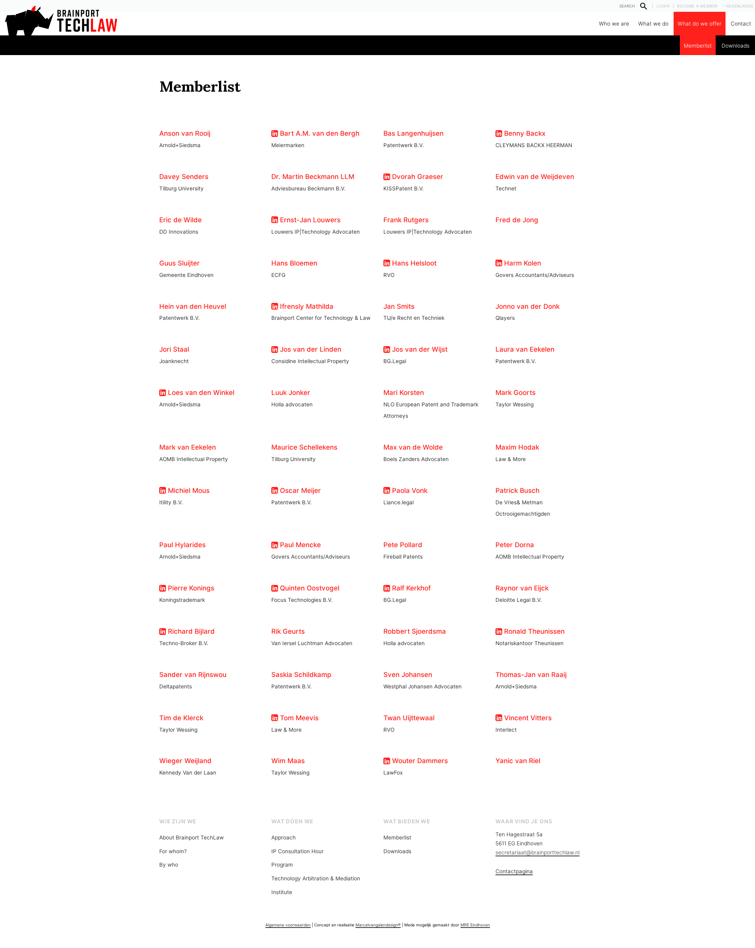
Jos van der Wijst (418, 349)
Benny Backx (523, 133)
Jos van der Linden (309, 349)
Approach (283, 837)
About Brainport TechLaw (191, 837)
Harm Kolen (521, 263)
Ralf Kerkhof (410, 588)
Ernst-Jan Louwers (309, 220)
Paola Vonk (408, 490)
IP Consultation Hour (297, 851)
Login (663, 6)
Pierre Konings (190, 588)
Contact (741, 23)
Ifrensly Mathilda (305, 306)
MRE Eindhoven (475, 924)
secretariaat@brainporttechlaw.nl (537, 852)
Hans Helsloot (413, 263)
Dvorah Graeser (416, 177)
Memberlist (698, 45)
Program (282, 864)
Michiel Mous (188, 490)
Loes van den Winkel (200, 393)
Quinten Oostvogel (308, 588)
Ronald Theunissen (533, 631)
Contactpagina (514, 871)
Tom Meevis (298, 718)
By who (168, 864)
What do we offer (700, 23)
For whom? (173, 851)
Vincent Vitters (527, 718)
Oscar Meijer (299, 490)
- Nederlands (738, 6)
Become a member (697, 6)
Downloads (735, 45)
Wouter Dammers (419, 761)
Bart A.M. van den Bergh (318, 133)
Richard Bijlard (190, 631)
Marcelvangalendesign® (378, 924)
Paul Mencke (299, 545)
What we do (653, 23)
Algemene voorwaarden (288, 924)
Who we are (614, 23)
